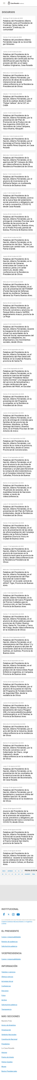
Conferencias (6, 986)
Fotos (3, 995)
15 (15, 871)
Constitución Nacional (9, 1039)
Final (33, 874)
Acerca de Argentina (8, 1025)
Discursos (4, 991)
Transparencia (6, 1009)
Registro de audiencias (9, 942)
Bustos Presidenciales (9, 1071)
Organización (6, 1030)
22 (15, 874)
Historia (4, 1052)
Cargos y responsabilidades (11, 937)
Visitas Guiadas (7, 1062)
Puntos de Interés (7, 1057)
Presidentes (5, 1044)
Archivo (4, 1000)
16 (18, 871)
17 (21, 871)
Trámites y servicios (8, 972)
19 (5, 874)
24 (22, 874)
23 (18, 874)
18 (2, 874)
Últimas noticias (7, 977)
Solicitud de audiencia (9, 946)
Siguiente (27, 874)
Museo (3, 1066)
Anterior (10, 871)
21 (12, 874)
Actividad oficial (7, 981)
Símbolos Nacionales (8, 1034)
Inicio (4, 871)
